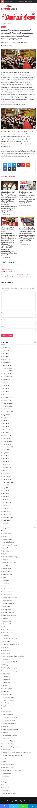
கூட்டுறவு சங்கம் (7, 609)
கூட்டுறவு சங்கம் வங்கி (9, 612)
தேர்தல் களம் (6, 673)
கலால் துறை (6, 580)
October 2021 (7, 514)
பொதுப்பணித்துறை (8, 714)
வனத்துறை (6, 776)
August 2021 (6, 520)
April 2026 (6, 356)
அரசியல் (9, 23)
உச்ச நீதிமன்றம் (7, 568)
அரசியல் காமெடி (7, 539)
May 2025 (6, 388)
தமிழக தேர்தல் (7, 650)
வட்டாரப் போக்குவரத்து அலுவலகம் (12, 770)
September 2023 (8, 447)
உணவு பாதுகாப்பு (7, 571)
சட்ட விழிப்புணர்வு (7, 624)
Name (3, 313)
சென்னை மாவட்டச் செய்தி (10, 638)
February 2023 (7, 467)
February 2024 (7, 432)
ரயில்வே (5, 761)
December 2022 (7, 473)
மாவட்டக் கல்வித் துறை (9, 741)
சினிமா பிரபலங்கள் (8, 632)
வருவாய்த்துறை (7, 773)
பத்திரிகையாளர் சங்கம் (9, 706)
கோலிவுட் (5, 618)
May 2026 (6, 353)
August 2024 (6, 415)
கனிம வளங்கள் (7, 589)
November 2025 (7, 371)
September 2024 (8, 412)
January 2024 (7, 435)
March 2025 (6, 394)
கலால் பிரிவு (6, 583)
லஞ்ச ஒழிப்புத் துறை (8, 764)
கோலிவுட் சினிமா (7, 621)
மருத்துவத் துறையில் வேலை (10, 729)
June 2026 (6, 350)
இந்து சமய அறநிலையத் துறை (11, 556)
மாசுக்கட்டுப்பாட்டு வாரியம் (10, 735)
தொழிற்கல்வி (6, 682)
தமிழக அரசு (6, 647)
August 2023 (6, 450)
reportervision (6, 42)
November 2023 (8, 441)
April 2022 (6, 496)
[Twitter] (9, 165)
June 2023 (6, 455)
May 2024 (6, 423)
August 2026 (6, 347)
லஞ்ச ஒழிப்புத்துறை (8, 767)
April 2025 (6, 391)
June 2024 (6, 420)
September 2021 (8, 517)
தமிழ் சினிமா (6, 653)
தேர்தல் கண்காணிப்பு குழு (10, 670)
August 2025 (6, 379)
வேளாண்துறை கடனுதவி (9, 793)
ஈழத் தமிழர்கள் (7, 565)
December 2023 (8, 438)
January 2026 (7, 365)
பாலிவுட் (5, 709)
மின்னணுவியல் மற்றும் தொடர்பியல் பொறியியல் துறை (17, 752)
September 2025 (8, 377)
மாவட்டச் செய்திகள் (8, 744)
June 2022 (6, 491)
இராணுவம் (5, 559)
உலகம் (4, 577)
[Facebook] (5, 165)
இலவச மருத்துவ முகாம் (9, 562)
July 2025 (6, 382)
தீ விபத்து (5, 665)
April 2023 (6, 461)
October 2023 (7, 444)
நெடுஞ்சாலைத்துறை (8, 700)
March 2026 (6, 359)
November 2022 (7, 476)
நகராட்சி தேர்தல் (7, 688)
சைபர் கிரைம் (6, 641)
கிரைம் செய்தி (7, 606)
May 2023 (6, 458)
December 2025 (7, 368)
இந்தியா (5, 554)
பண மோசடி (6, 703)
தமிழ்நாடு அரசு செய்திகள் (10, 662)
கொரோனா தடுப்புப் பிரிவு (9, 615)
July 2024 (6, 417)
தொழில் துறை (6, 676)
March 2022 (6, 499)
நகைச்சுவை (6, 691)
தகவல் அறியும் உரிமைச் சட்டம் (11, 644)
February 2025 (7, 397)
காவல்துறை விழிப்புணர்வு (9, 603)
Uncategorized (7, 533)
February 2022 (7, 502)
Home (4, 23)
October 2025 (7, 374)
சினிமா (4, 627)
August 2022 (6, 485)
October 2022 (7, 479)
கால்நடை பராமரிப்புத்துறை (10, 597)
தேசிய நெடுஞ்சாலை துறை (10, 668)
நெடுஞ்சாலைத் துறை (8, 697)
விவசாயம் (5, 785)
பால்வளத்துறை (7, 711)
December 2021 (7, 508)
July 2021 (5, 523)
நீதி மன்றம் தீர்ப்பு (7, 694)
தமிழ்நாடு (5, 659)
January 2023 (7, 470)
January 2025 (7, 400)
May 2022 (6, 494)
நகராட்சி (5, 685)
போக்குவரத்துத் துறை (9, 720)
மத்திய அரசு (6, 726)
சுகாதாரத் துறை (7, 635)
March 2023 (6, 464)
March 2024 (6, 429)
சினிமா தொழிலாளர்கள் (9, 630)
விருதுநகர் (5, 782)
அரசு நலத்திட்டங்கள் (8, 542)
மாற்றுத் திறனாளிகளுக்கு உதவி (11, 747)
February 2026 (7, 362)
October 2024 (7, 409)
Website (3, 327)
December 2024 (8, 403)
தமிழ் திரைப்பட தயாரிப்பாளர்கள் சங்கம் (13, 656)
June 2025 (6, 385)
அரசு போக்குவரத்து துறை (10, 545)
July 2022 (6, 488)
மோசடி (4, 758)
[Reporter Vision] (9, 7)
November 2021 (7, 511)
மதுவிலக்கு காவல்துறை (9, 723)
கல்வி (4, 586)
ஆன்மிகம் (5, 548)
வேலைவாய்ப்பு (6, 790)
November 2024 (8, 406)
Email (3, 320)
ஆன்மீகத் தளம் (7, 551)
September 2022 (8, 482)
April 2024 (6, 426)
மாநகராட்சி (6, 738)
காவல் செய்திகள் (7, 600)
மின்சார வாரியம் (7, 749)
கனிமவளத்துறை (7, 594)
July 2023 (6, 453)
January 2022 (7, 505)
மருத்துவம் (5, 732)
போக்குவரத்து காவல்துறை (10, 717)
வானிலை (5, 779)
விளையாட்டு (6, 787)
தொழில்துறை (6, 679)
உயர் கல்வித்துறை (7, 574)
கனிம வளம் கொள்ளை (9, 592)
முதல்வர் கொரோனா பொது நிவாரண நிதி (14, 755)
